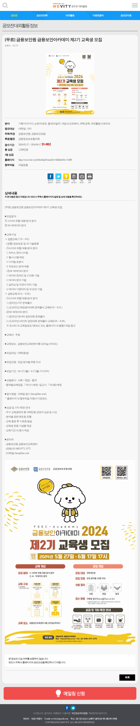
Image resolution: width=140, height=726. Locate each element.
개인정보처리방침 (79, 713)
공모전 (14, 15)
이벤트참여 (98, 15)
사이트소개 (38, 713)
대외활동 (70, 15)
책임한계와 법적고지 (98, 713)
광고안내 (48, 713)
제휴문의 (57, 713)
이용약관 (66, 713)
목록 (127, 677)
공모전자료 (125, 15)
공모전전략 (41, 15)
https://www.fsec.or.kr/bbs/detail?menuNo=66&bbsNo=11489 (45, 159)
